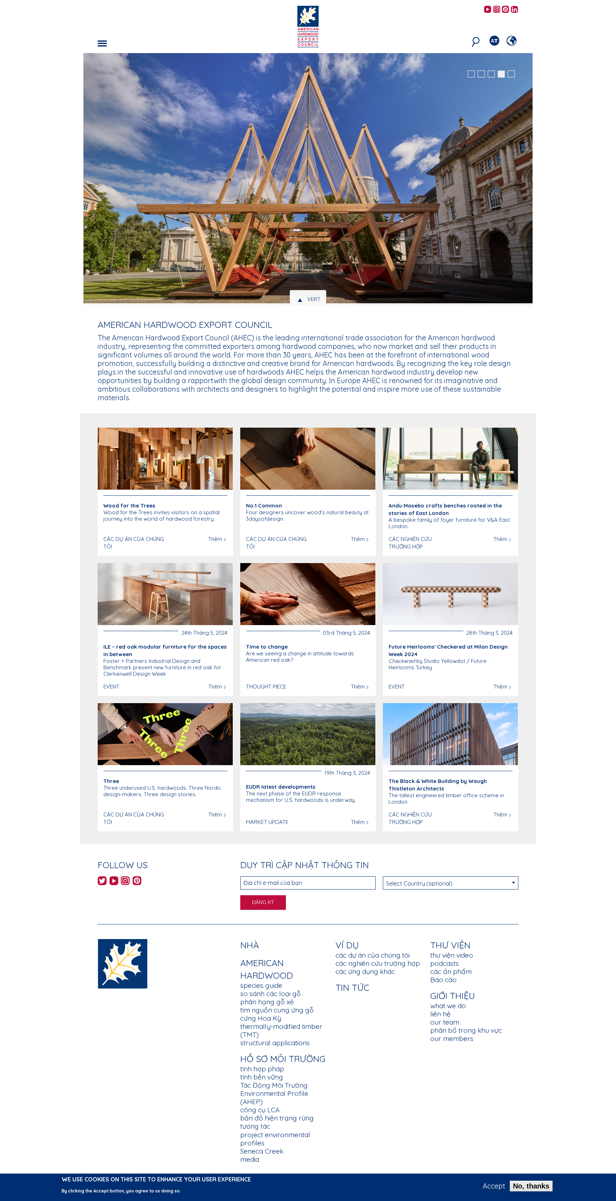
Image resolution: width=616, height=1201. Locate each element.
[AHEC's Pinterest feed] (505, 9)
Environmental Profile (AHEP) (274, 1097)
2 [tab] (481, 74)
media (249, 1159)
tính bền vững (261, 1077)
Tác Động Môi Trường (274, 1085)
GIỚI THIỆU (452, 995)
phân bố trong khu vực (466, 1030)
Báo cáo (443, 979)
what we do (448, 1005)
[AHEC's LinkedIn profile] (514, 9)
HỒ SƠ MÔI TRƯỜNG (282, 1058)
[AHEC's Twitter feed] (102, 881)
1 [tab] (471, 74)
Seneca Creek (261, 1151)
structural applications (275, 1042)
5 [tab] (511, 74)
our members (451, 1038)
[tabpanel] (308, 180)
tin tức (352, 987)
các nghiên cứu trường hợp (377, 963)
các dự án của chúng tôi (372, 955)
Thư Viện (450, 944)
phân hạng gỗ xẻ (267, 1002)
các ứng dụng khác (365, 971)
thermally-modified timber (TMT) (281, 1030)
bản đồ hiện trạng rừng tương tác (277, 1122)
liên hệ (440, 1014)
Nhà (249, 944)
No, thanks (531, 1186)
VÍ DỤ (347, 944)
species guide (261, 985)
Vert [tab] (313, 299)
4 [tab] (501, 74)
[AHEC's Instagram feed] (496, 9)
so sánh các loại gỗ (270, 993)
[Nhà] (123, 963)
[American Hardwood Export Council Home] (307, 25)
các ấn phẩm (451, 971)
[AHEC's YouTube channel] (487, 9)
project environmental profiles (275, 1138)
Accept (494, 1186)
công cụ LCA (259, 1109)
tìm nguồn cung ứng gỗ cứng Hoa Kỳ (277, 1014)
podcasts (444, 963)
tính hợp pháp (262, 1069)
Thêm (215, 539)
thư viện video (451, 955)
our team (444, 1022)
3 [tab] (491, 74)
